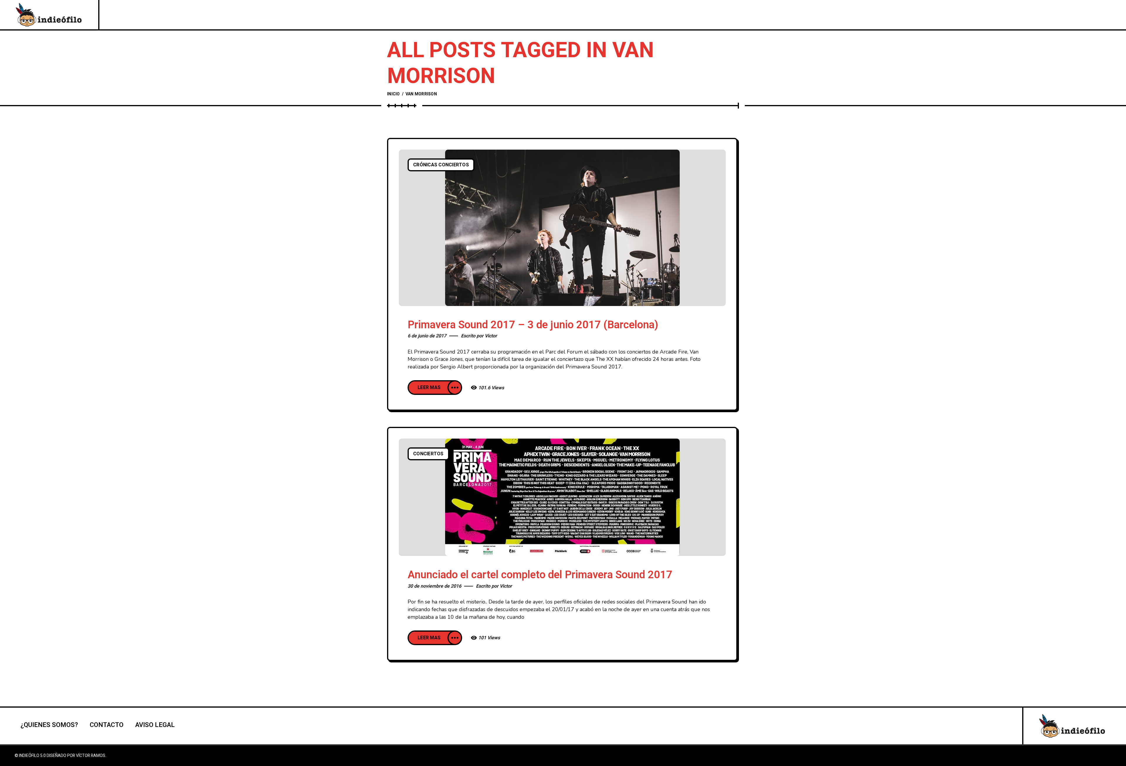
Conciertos (428, 453)
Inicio (393, 94)
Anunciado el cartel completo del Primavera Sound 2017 (540, 575)
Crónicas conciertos (441, 164)
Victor (491, 335)
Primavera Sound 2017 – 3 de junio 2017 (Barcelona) (533, 325)
